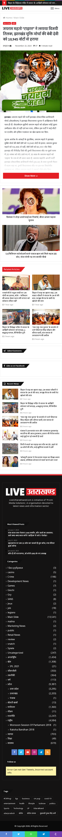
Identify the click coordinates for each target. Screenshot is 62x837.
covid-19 (47, 798)
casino (11, 572)
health (21, 803)
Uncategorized (15, 652)
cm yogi (37, 798)
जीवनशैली (12, 670)
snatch (11, 643)
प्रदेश (10, 684)
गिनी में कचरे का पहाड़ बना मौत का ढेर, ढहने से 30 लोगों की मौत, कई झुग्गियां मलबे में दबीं (39, 446)
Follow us (11, 762)
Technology (18, 808)
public (11, 630)
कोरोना (21, 813)
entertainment (9, 803)
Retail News (14, 634)
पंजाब (12, 698)
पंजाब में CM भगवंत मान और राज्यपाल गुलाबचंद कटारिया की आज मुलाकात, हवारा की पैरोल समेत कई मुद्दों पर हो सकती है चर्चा (39, 433)
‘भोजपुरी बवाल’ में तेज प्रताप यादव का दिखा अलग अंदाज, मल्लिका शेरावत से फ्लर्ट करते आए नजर (40, 459)
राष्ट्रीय (13, 23)
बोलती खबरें (13, 702)
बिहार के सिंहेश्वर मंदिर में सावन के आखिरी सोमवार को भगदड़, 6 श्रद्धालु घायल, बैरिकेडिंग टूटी (15, 330)
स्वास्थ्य (11, 743)
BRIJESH (6, 46)
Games (11, 585)
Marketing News (16, 625)
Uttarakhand (38, 808)
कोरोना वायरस (31, 813)
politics (52, 803)
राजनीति (11, 715)
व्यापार (10, 734)
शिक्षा (10, 738)
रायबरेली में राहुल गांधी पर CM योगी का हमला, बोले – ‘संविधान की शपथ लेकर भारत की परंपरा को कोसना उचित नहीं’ (16, 297)
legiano (11, 612)
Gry (9, 594)
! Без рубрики (15, 567)
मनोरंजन (11, 707)
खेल (9, 661)
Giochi (11, 590)
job (9, 608)
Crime (11, 576)
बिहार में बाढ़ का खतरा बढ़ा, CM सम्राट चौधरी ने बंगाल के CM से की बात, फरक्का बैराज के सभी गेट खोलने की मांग (45, 297)
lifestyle (31, 803)
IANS (10, 599)
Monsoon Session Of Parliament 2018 (30, 725)
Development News (18, 581)
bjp (16, 798)
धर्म (9, 679)
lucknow (42, 803)
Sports (6, 808)
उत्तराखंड (14, 693)
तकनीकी (11, 675)
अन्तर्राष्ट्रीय (12, 657)
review (11, 639)
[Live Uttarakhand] (12, 8)
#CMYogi (7, 798)
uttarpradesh (9, 813)
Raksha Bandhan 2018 (22, 729)
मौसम (10, 711)
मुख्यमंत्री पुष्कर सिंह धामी (48, 813)
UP (28, 808)
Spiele (11, 648)
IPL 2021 (14, 666)
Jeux (10, 603)
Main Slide (19, 17)
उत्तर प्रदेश (14, 688)
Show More (30, 175)
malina (11, 621)
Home (8, 17)
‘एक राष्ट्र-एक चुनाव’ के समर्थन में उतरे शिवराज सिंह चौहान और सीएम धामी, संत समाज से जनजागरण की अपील (45, 331)
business (26, 798)
